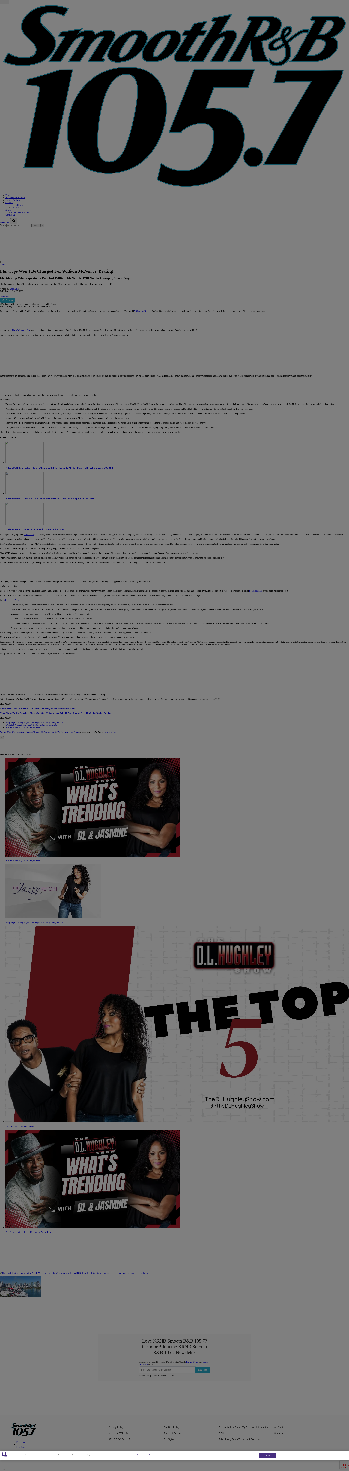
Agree (267, 1455)
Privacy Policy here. (145, 1455)
